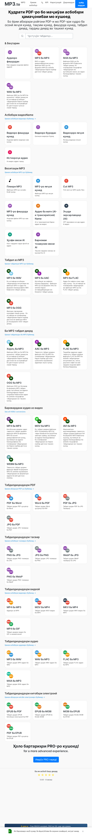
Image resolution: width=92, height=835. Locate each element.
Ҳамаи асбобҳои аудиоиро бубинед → (20, 645)
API (46, 2)
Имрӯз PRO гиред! (46, 759)
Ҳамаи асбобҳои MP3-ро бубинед (18, 172)
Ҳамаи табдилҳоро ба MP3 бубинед (19, 335)
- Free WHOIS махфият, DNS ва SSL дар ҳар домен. (46, 826)
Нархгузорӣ (55, 2)
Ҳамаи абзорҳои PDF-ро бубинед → (19, 489)
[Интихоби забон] (42, 2)
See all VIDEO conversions (15, 412)
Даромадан (68, 2)
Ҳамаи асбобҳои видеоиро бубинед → (20, 119)
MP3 (23, 2)
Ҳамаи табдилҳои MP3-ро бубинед (19, 264)
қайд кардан (81, 4)
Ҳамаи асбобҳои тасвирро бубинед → (20, 541)
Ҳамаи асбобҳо (33, 3)
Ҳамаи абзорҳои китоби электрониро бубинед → (25, 697)
